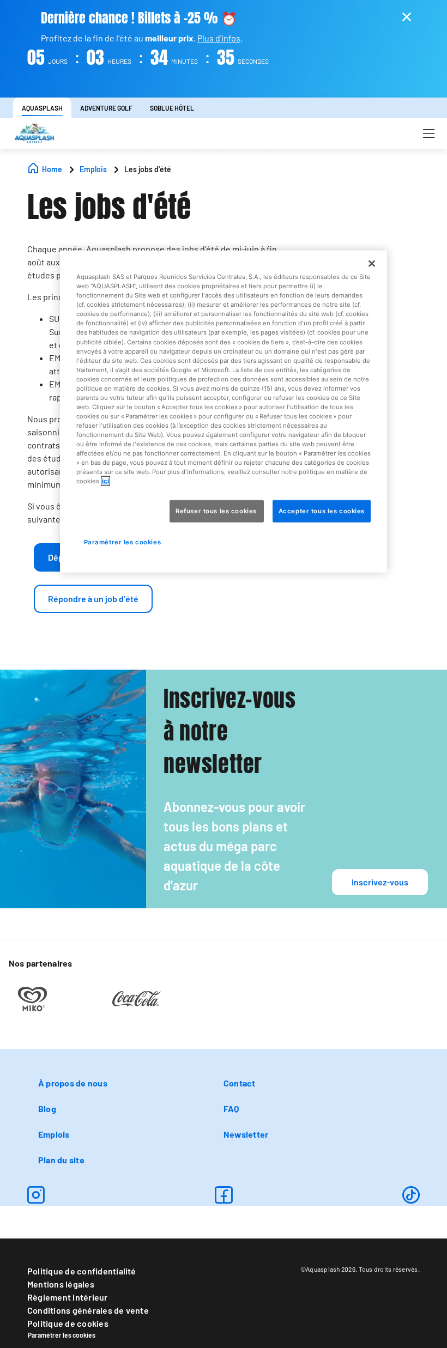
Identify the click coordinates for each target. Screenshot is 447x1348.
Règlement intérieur (67, 1297)
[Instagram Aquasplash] (36, 1195)
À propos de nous (72, 1083)
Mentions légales (60, 1284)
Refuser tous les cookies (217, 510)
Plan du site (61, 1160)
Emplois (54, 1134)
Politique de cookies (67, 1323)
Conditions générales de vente (88, 1310)
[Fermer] (372, 264)
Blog (47, 1108)
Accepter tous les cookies (322, 510)
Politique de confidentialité (81, 1271)
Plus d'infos (218, 38)
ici (105, 481)
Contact (240, 1083)
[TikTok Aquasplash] (411, 1195)
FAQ (231, 1108)
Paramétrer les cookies (61, 1335)
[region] (223, 412)
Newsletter (246, 1134)
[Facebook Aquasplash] (223, 1195)
